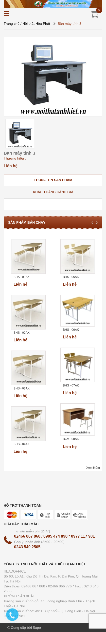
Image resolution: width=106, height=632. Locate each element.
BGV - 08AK (71, 439)
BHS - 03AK (22, 388)
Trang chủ (11, 24)
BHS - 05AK (71, 277)
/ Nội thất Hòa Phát (35, 24)
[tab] (53, 180)
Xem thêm (93, 467)
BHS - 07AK (71, 385)
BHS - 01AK (22, 277)
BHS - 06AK (71, 329)
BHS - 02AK (22, 332)
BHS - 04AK (22, 444)
